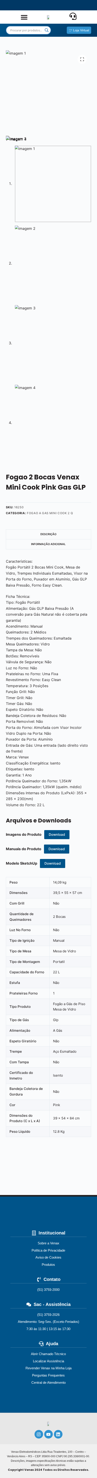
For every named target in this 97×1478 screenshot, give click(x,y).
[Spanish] (40, 5)
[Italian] (72, 5)
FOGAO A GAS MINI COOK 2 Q (50, 513)
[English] (25, 5)
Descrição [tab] (48, 534)
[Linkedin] (58, 1434)
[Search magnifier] (47, 30)
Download (57, 834)
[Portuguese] (56, 5)
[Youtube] (48, 1434)
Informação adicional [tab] (48, 544)
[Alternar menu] (24, 17)
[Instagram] (39, 1434)
